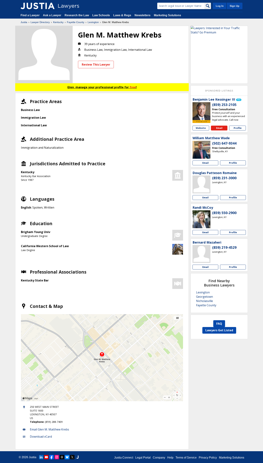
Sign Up (234, 5)
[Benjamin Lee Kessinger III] (201, 111)
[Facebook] (51, 457)
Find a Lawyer (30, 15)
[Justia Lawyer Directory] (38, 6)
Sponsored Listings (219, 90)
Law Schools (101, 15)
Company (159, 457)
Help (170, 457)
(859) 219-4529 (224, 247)
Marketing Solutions (167, 15)
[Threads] (62, 457)
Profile (238, 128)
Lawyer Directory (40, 22)
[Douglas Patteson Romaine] (201, 184)
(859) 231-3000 (224, 178)
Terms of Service (186, 457)
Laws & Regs (122, 15)
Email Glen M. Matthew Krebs (49, 429)
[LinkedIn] (41, 457)
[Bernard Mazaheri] (201, 254)
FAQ (219, 324)
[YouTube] (46, 457)
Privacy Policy (208, 457)
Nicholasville (204, 301)
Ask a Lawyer (52, 15)
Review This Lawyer (96, 64)
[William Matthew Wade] (201, 150)
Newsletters (142, 15)
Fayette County (75, 22)
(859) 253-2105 (224, 104)
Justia (24, 22)
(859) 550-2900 (224, 213)
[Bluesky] (67, 457)
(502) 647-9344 (224, 143)
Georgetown (204, 297)
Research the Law (77, 15)
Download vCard (41, 437)
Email (219, 128)
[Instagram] (57, 457)
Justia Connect (123, 457)
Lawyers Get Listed (219, 330)
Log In (220, 5)
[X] (72, 457)
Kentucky (58, 22)
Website (201, 128)
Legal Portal (143, 457)
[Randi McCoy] (201, 219)
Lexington (93, 22)
